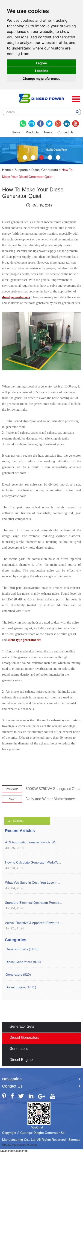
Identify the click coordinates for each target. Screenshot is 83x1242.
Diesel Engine (21, 1060)
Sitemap (74, 1139)
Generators (18, 1049)
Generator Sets (21, 1026)
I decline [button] (41, 71)
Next (12, 799)
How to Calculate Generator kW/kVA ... (33, 862)
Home (16, 132)
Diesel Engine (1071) (21, 987)
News (48, 132)
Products (32, 132)
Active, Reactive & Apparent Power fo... (33, 923)
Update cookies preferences (19, 1144)
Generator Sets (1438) (22, 949)
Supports (21, 170)
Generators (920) (18, 974)
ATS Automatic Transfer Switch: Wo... (32, 842)
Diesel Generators (44, 170)
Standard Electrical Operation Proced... (33, 902)
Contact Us (65, 132)
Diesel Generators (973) (23, 962)
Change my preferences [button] (41, 78)
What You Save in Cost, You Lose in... (32, 882)
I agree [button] (41, 63)
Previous (12, 789)
